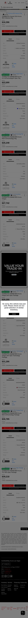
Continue (14, 313)
